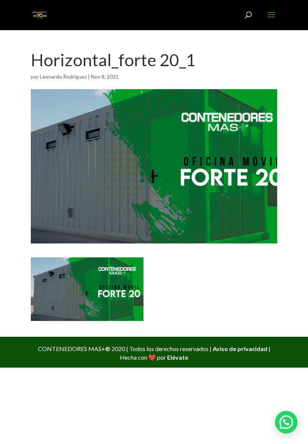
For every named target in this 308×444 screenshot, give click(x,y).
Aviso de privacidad (240, 348)
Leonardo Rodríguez (63, 76)
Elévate (177, 357)
